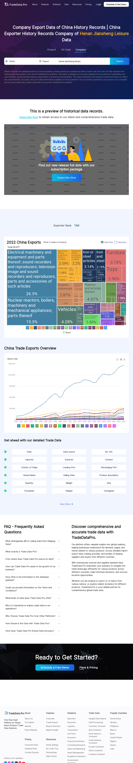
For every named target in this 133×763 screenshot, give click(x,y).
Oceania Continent (97, 754)
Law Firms (71, 734)
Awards (28, 726)
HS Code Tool (52, 749)
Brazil (112, 734)
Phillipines (114, 726)
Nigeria (113, 741)
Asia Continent (95, 730)
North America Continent (95, 735)
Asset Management (75, 752)
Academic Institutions (76, 756)
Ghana (113, 745)
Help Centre (51, 756)
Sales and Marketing (76, 749)
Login (98, 4)
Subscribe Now (28, 117)
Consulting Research (76, 745)
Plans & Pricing (88, 667)
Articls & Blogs (52, 745)
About (28, 713)
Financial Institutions (76, 741)
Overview (50, 718)
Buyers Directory (53, 726)
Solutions (71, 713)
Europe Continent (96, 747)
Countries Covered (97, 726)
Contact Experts (32, 752)
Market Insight (52, 730)
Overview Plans (31, 745)
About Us (29, 718)
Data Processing (96, 722)
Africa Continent (96, 750)
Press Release (31, 730)
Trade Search (52, 722)
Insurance (71, 737)
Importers (71, 718)
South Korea (115, 718)
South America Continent (95, 741)
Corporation (72, 730)
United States (116, 737)
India (112, 749)
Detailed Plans (31, 749)
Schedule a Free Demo (116, 4)
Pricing (28, 739)
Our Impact (29, 722)
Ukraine (113, 722)
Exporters (71, 722)
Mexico (113, 730)
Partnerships (51, 752)
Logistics (71, 726)
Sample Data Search (97, 718)
